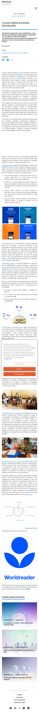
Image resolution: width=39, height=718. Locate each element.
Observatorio (8, 620)
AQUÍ (28, 589)
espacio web (28, 494)
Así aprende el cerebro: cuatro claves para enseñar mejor (18, 624)
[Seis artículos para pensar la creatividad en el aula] (19, 642)
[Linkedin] (7, 60)
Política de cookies (19, 702)
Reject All (19, 369)
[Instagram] (15, 708)
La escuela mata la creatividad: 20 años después (17, 678)
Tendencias (19, 620)
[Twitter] (12, 60)
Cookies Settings (19, 364)
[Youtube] (24, 708)
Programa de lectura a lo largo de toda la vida (17, 461)
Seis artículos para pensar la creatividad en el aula (19, 651)
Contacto (19, 694)
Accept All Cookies (19, 374)
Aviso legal (19, 697)
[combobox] (19, 16)
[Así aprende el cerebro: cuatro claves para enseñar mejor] (19, 615)
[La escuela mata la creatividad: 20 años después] (19, 669)
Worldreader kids (7, 244)
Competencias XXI (22, 647)
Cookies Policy (8, 359)
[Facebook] (3, 60)
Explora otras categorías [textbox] (18, 16)
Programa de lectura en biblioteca (12, 413)
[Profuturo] (6, 3)
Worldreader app (7, 165)
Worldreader (21, 76)
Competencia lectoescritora (9, 53)
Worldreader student (8, 263)
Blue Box (4, 281)
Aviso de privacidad (19, 700)
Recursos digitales (23, 53)
